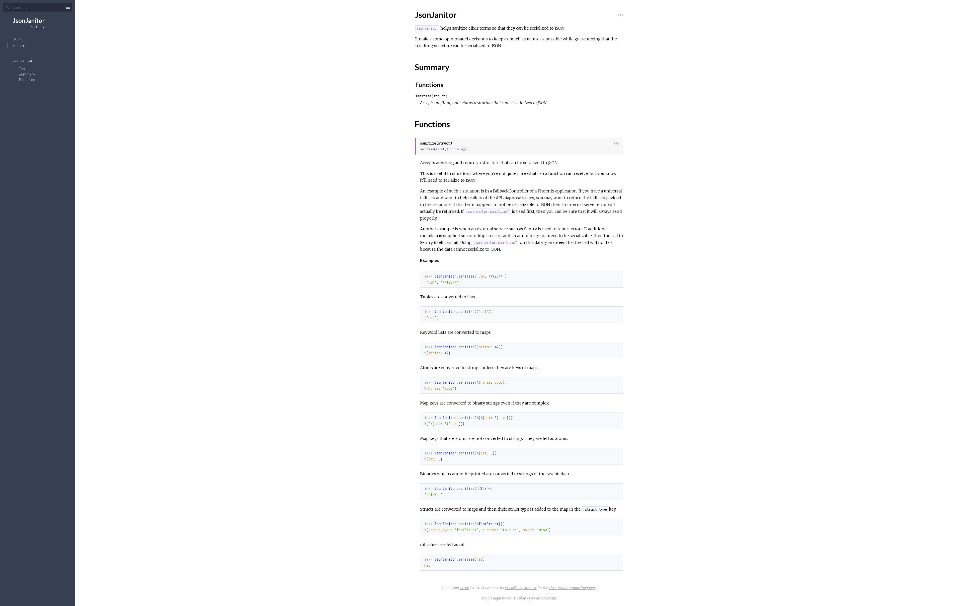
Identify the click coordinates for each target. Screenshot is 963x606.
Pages (18, 39)
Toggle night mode (496, 598)
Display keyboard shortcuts (535, 598)
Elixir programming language (572, 588)
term (439, 149)
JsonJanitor (29, 20)
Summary (27, 74)
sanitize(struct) (431, 96)
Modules (21, 46)
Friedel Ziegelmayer (521, 588)
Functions (27, 79)
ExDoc (464, 588)
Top (22, 68)
